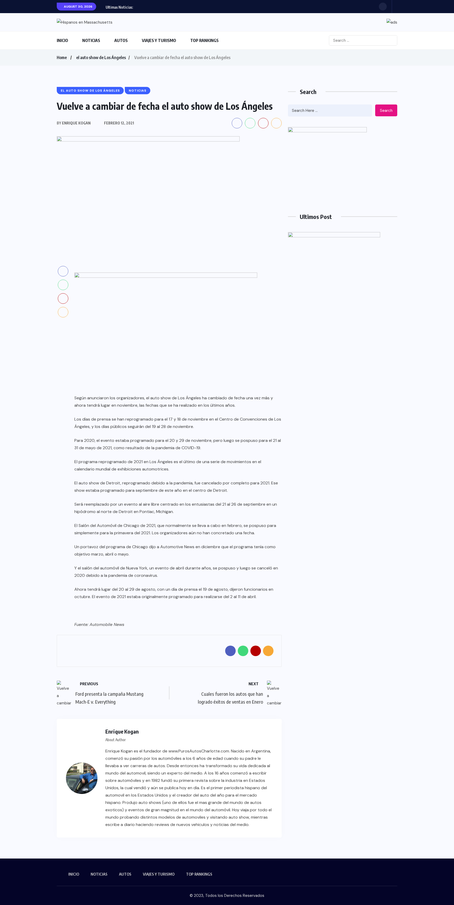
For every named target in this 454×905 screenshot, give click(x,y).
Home (62, 57)
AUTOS (121, 40)
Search (386, 110)
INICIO (62, 40)
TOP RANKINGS (204, 40)
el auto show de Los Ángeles (101, 57)
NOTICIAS (91, 40)
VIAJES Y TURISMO (159, 40)
